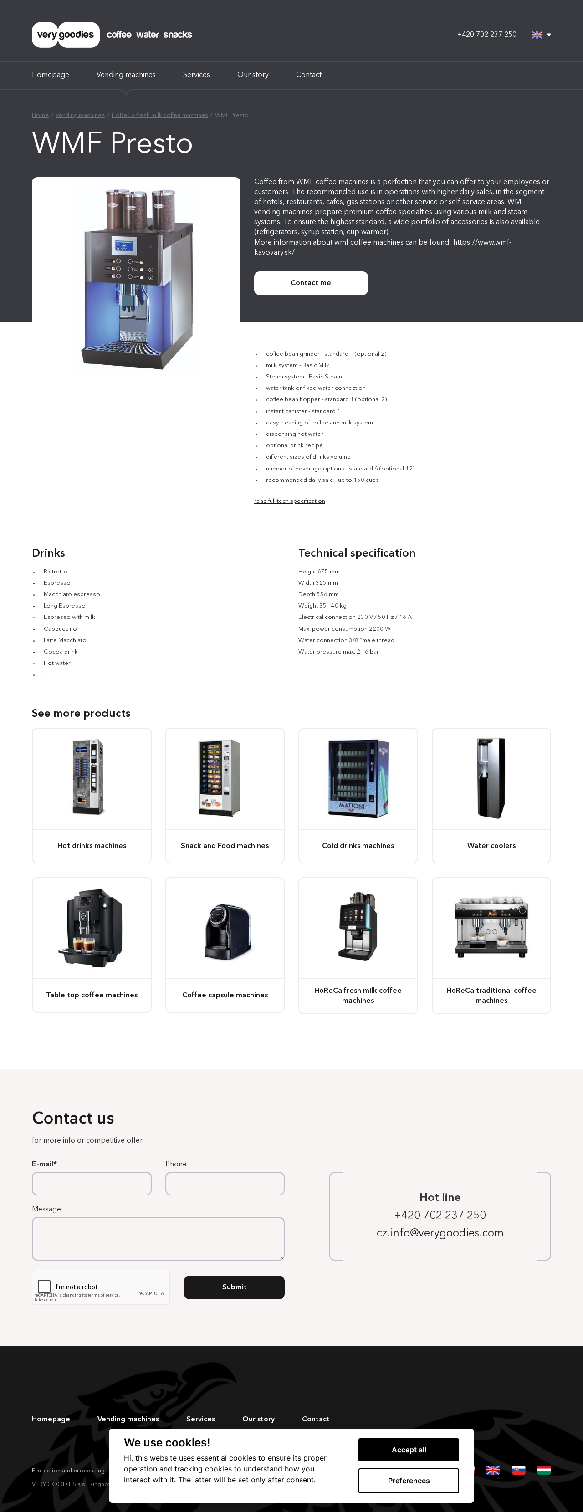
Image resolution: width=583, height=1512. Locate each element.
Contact (309, 75)
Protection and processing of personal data (91, 1471)
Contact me (311, 283)
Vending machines (126, 75)
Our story (253, 75)
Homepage (50, 75)
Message (46, 1209)
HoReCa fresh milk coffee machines (160, 115)
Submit (234, 1287)
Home (40, 115)
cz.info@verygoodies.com (440, 1233)
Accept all (409, 1449)
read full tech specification (289, 501)
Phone (176, 1164)
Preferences (409, 1480)
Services (196, 75)
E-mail (42, 1164)
